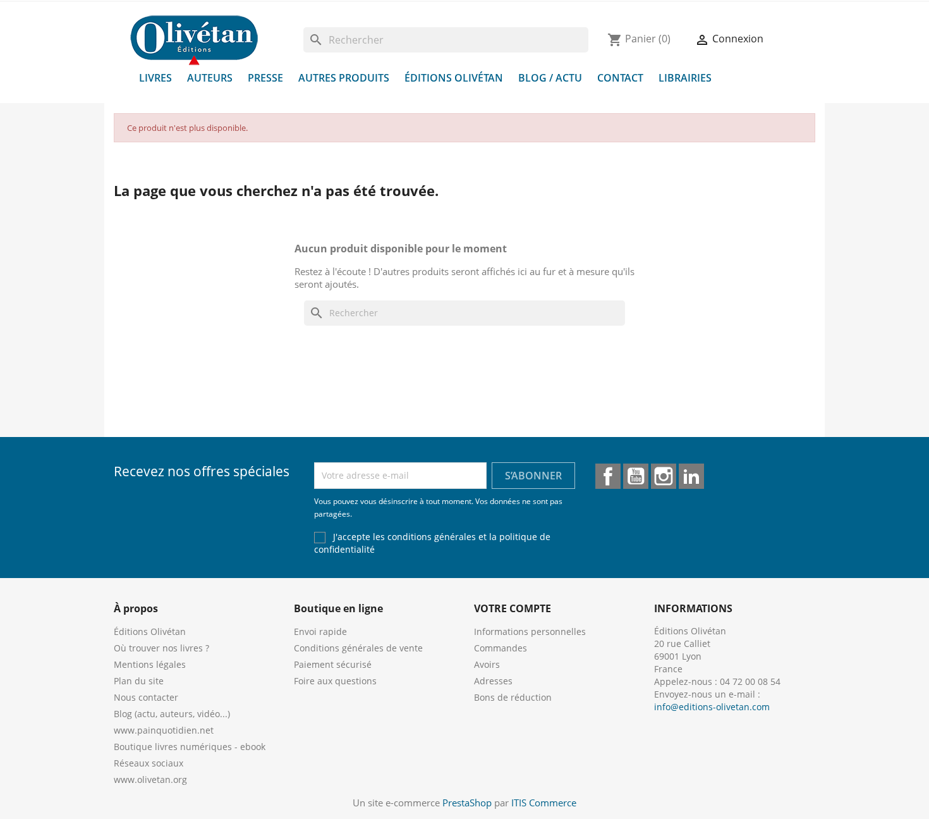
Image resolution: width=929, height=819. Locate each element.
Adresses (493, 681)
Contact (620, 78)
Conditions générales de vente (358, 648)
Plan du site (139, 681)
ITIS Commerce (543, 802)
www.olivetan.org (150, 779)
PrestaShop (467, 802)
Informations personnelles (530, 631)
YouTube (635, 476)
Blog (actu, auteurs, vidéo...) (172, 714)
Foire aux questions (335, 681)
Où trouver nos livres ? (161, 648)
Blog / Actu (550, 78)
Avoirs (487, 664)
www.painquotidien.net (164, 730)
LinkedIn (691, 476)
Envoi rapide (320, 631)
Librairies (685, 78)
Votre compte (512, 608)
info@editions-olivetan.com (712, 707)
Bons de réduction (513, 697)
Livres (155, 78)
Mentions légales (150, 664)
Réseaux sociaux (148, 763)
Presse (265, 78)
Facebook (608, 476)
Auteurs (210, 78)
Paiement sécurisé (333, 664)
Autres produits (343, 78)
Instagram (663, 476)
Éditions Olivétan (453, 78)
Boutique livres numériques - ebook (189, 747)
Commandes (500, 648)
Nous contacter (146, 697)
